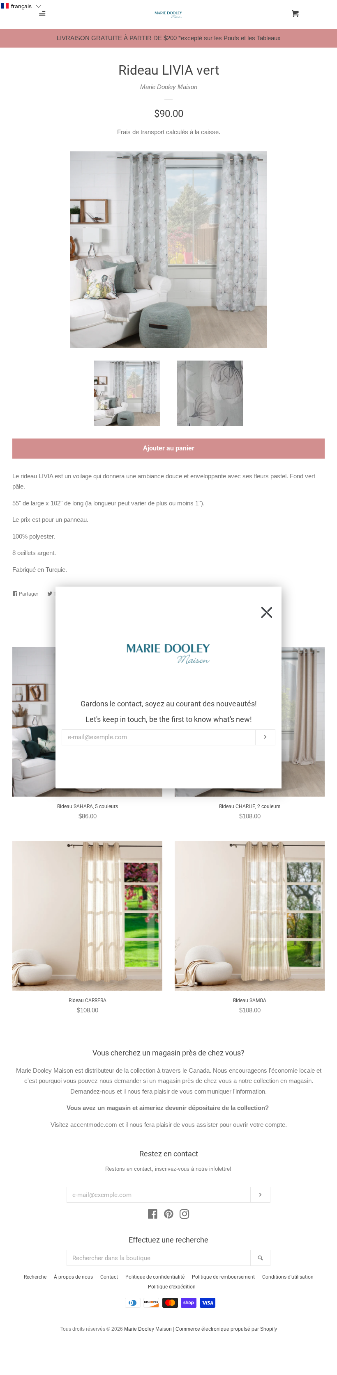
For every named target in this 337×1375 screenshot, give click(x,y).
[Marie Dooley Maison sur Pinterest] (169, 1215)
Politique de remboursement (223, 1277)
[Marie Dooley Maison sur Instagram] (184, 1215)
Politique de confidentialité (155, 1277)
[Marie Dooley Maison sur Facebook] (153, 1215)
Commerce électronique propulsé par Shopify (226, 1329)
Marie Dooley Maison (168, 86)
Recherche (35, 1277)
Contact (109, 1277)
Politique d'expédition (172, 1287)
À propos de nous (73, 1277)
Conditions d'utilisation (288, 1277)
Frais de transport (140, 131)
